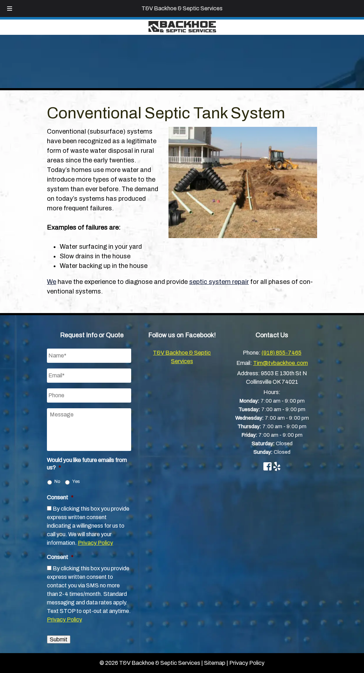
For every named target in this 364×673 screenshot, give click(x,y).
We (51, 281)
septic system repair (219, 281)
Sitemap (214, 663)
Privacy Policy (95, 543)
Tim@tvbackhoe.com (280, 363)
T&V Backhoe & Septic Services (182, 8)
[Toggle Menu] (9, 8)
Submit (59, 639)
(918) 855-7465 (281, 353)
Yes (76, 481)
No (57, 481)
